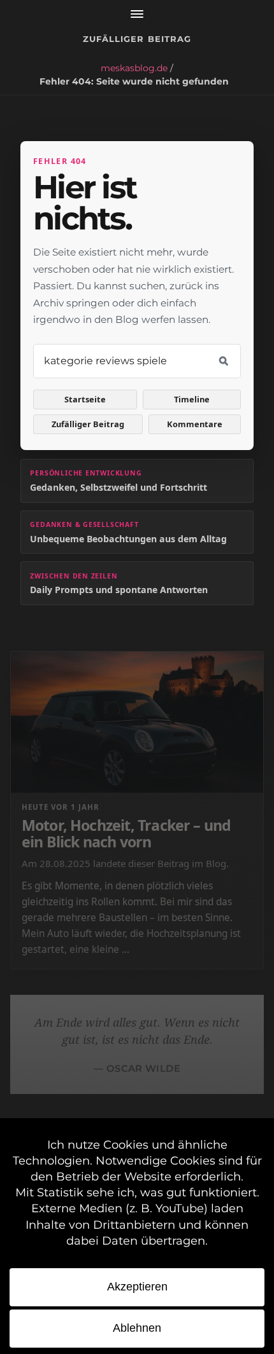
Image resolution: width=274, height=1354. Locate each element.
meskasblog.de (134, 68)
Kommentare (194, 424)
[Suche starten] (223, 361)
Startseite (85, 399)
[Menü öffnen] (137, 14)
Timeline (192, 399)
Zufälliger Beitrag (137, 39)
